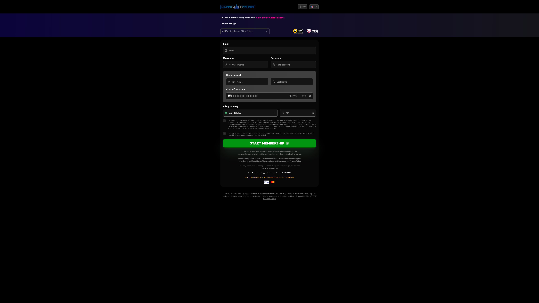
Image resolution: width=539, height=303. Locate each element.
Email (226, 44)
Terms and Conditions (252, 161)
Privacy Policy (295, 161)
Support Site (273, 168)
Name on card (233, 75)
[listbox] (245, 31)
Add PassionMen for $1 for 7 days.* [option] (237, 31)
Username (228, 58)
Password (276, 58)
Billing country (230, 106)
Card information (235, 89)
